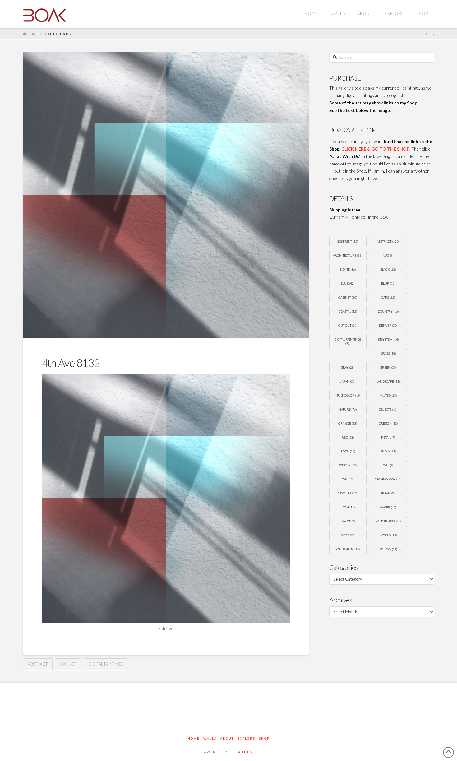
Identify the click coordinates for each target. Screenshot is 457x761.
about (227, 738)
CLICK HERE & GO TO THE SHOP (375, 148)
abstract (38, 663)
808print (347, 241)
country (388, 311)
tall (388, 465)
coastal (348, 311)
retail (388, 437)
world (388, 535)
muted (388, 395)
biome (348, 269)
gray (348, 367)
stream (348, 465)
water (388, 507)
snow (388, 451)
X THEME (247, 752)
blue (348, 283)
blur (388, 283)
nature (348, 409)
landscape (388, 381)
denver (388, 325)
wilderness (388, 521)
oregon (388, 423)
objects (388, 409)
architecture (347, 255)
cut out (348, 325)
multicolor (348, 395)
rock (347, 451)
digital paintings (106, 663)
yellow (388, 549)
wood (348, 535)
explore (246, 738)
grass (388, 353)
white (348, 521)
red (348, 437)
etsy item (388, 339)
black (388, 269)
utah (348, 507)
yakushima (348, 549)
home (193, 738)
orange (347, 423)
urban (388, 493)
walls (209, 738)
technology (388, 479)
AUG (388, 255)
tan (348, 479)
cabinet (68, 663)
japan (348, 381)
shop (264, 738)
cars (388, 297)
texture (348, 493)
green (388, 367)
